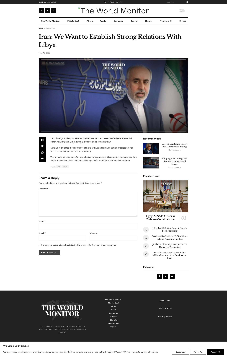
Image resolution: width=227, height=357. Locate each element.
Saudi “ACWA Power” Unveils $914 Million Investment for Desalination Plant (170, 255)
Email (42, 233)
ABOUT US (164, 300)
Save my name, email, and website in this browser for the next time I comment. (78, 245)
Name (42, 221)
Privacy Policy (165, 316)
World (103, 21)
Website (93, 233)
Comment (44, 188)
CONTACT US (165, 308)
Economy (118, 21)
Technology (166, 21)
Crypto (182, 21)
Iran (58, 167)
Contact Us (51, 2)
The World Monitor (50, 21)
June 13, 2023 (44, 53)
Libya (65, 167)
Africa (90, 21)
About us (42, 2)
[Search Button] (187, 2)
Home (41, 28)
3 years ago (175, 150)
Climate (149, 21)
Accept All (215, 352)
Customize (180, 352)
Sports (134, 21)
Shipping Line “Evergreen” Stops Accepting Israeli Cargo (175, 161)
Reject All (198, 352)
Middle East (73, 21)
